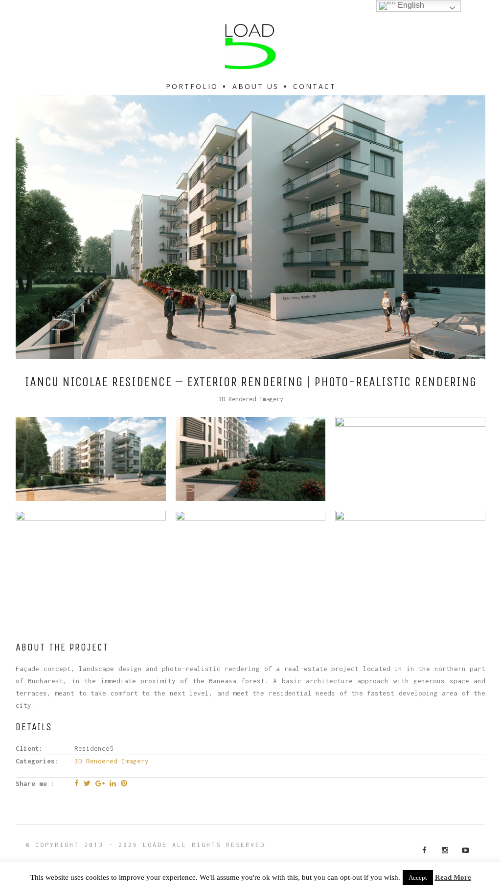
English (410, 5)
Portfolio (192, 86)
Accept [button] (418, 877)
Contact (314, 86)
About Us (255, 86)
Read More (453, 877)
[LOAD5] (250, 46)
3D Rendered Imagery (250, 399)
